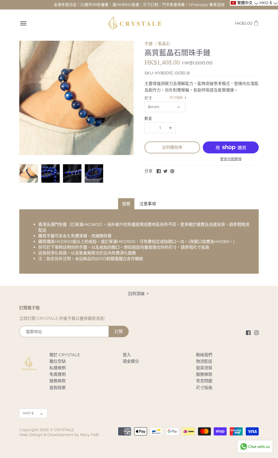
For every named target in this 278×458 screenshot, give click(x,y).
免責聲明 (57, 374)
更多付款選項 (230, 159)
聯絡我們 (204, 354)
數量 (148, 118)
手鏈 (148, 43)
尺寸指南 (177, 98)
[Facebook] (248, 332)
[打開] (23, 23)
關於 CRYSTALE (64, 354)
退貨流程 (204, 367)
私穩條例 (57, 367)
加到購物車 (172, 147)
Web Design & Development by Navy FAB (59, 434)
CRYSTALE (64, 430)
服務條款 (57, 380)
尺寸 (148, 98)
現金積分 (131, 361)
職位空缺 (57, 361)
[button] (244, 3)
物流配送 (204, 361)
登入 (127, 354)
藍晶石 (164, 43)
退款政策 (57, 387)
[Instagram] (256, 332)
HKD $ (28, 413)
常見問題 (204, 380)
